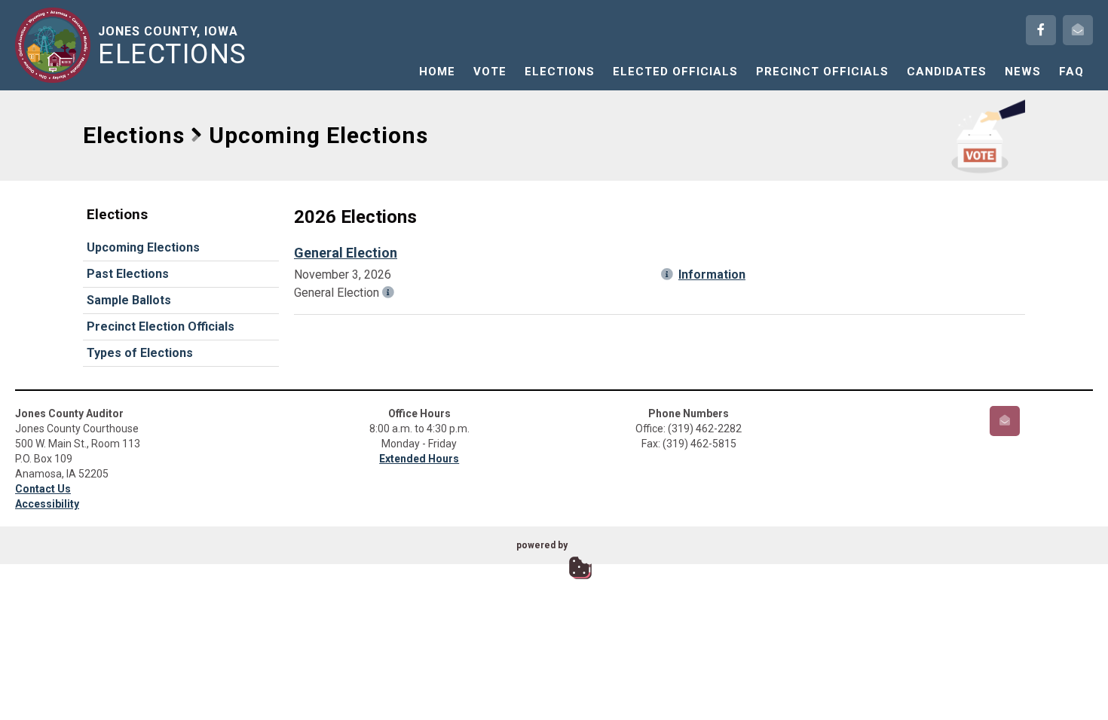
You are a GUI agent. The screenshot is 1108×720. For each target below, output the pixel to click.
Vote (490, 71)
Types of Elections (140, 353)
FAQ (1071, 71)
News (1023, 71)
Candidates (947, 71)
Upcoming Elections (143, 247)
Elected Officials (675, 71)
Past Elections (128, 274)
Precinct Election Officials (160, 326)
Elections (560, 71)
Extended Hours (419, 459)
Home (437, 71)
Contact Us (43, 489)
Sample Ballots (129, 300)
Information (711, 274)
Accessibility (47, 504)
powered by (542, 545)
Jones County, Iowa (172, 46)
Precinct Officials (822, 71)
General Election (345, 253)
